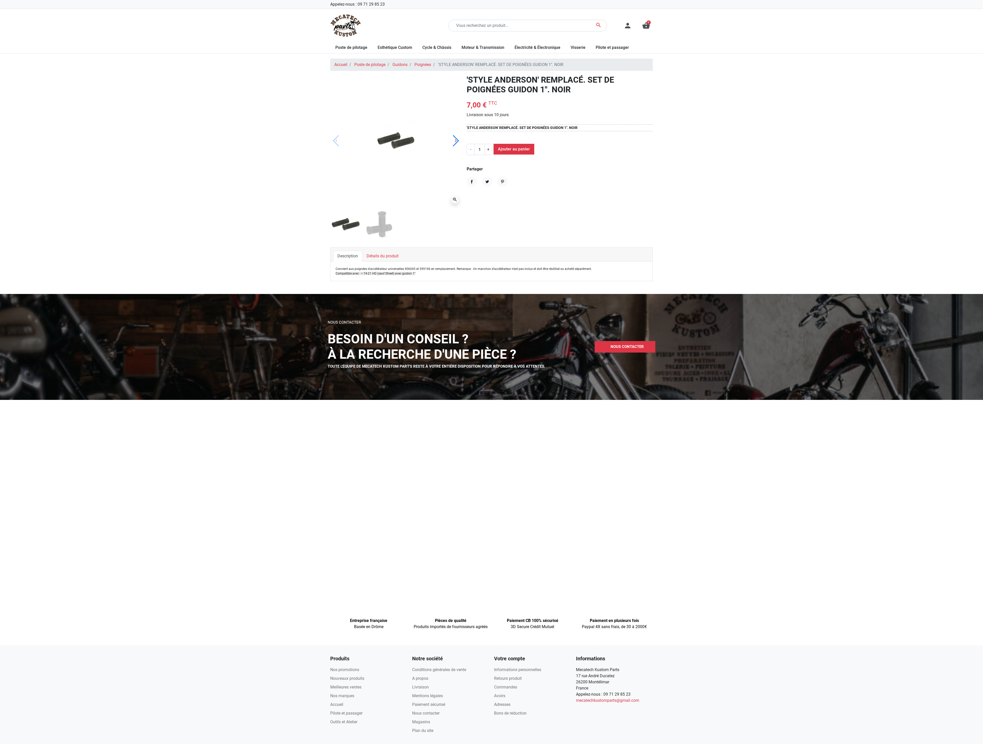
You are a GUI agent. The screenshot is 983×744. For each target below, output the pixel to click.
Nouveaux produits (347, 678)
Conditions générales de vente (439, 669)
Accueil (340, 64)
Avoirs (499, 695)
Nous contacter (426, 713)
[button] (646, 25)
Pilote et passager (346, 713)
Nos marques (342, 695)
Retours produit (508, 678)
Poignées (422, 64)
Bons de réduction (510, 713)
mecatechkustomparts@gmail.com (607, 700)
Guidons (400, 64)
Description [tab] (347, 256)
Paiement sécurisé (428, 704)
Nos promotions (344, 669)
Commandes (505, 687)
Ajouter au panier (514, 149)
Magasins (421, 721)
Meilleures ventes (345, 687)
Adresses (502, 704)
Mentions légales (427, 695)
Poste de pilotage (370, 64)
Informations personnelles (517, 669)
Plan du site (422, 730)
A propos (420, 678)
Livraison (420, 687)
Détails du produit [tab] (383, 256)
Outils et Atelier (343, 721)
